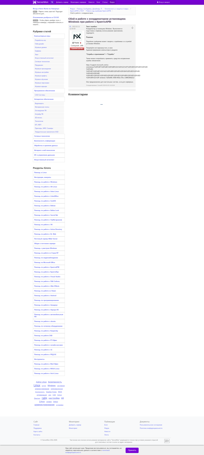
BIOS (60, 392)
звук (49, 395)
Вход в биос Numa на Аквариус (46, 9)
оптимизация (42, 395)
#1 (70, 26)
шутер (44, 386)
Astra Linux (41, 382)
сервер (49, 402)
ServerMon (42, 2)
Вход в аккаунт (164, 2)
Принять (132, 450)
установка (59, 405)
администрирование (44, 405)
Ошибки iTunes (51, 392)
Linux (37, 385)
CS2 (54, 395)
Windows (52, 385)
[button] (52, 2)
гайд (44, 398)
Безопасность (55, 382)
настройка (54, 398)
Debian (55, 402)
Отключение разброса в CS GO (46, 17)
